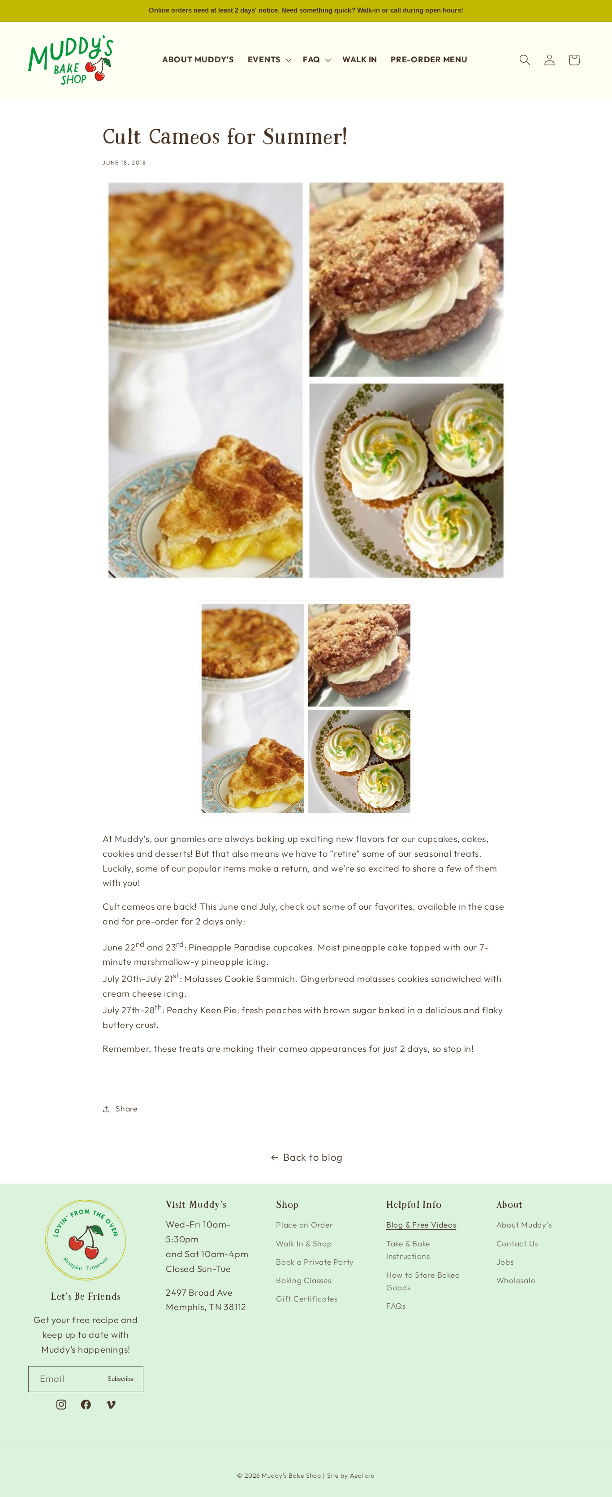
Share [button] (127, 1108)
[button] (268, 59)
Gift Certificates (307, 1298)
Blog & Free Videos (421, 1224)
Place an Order (304, 1224)
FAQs (396, 1306)
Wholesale (515, 1280)
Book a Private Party (315, 1262)
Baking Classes (304, 1280)
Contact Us (517, 1243)
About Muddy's (524, 1224)
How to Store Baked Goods (423, 1281)
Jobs (505, 1262)
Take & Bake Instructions (408, 1250)
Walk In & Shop (304, 1243)
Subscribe (121, 1379)
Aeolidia (362, 1476)
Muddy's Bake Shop (291, 1476)
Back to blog (313, 1156)
